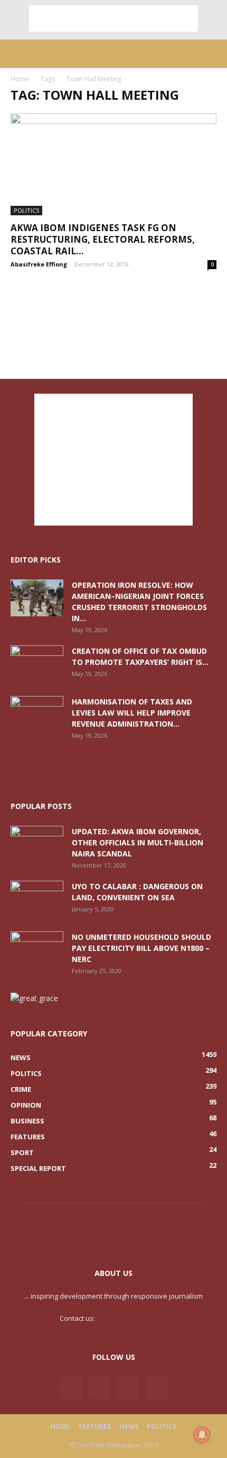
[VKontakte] (127, 1387)
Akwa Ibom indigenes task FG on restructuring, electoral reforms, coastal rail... (103, 239)
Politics (26, 210)
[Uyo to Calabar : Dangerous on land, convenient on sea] (37, 899)
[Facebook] (70, 1387)
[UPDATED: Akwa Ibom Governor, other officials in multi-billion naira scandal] (37, 844)
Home (20, 78)
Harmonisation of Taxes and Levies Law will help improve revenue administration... (132, 713)
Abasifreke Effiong (39, 264)
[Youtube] (156, 1387)
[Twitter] (99, 1387)
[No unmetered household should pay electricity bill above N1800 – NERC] (37, 949)
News (128, 1426)
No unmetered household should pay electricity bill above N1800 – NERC (141, 948)
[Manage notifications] (202, 1434)
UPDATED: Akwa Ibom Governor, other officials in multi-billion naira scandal (137, 842)
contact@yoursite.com (132, 1318)
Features (95, 1426)
